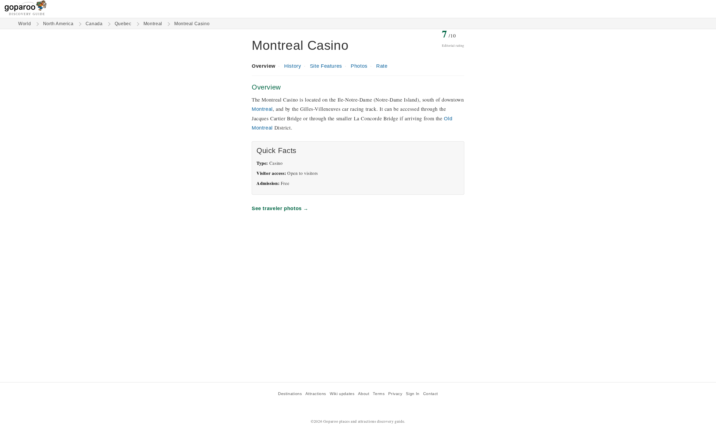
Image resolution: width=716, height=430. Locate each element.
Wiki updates (342, 394)
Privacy (395, 394)
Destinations (290, 394)
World (24, 23)
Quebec (123, 23)
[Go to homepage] (25, 10)
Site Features (326, 66)
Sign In (412, 394)
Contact (430, 394)
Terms (379, 394)
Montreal (152, 23)
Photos (359, 66)
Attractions (315, 394)
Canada (94, 23)
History (292, 66)
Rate (381, 66)
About (363, 394)
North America (58, 23)
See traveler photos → (280, 208)
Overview (263, 66)
